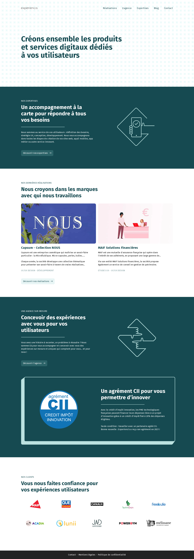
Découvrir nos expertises (35, 153)
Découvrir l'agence (32, 363)
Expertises (142, 8)
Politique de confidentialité (112, 554)
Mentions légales (87, 554)
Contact (168, 8)
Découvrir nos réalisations (36, 281)
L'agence (127, 8)
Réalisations (110, 8)
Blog (156, 8)
